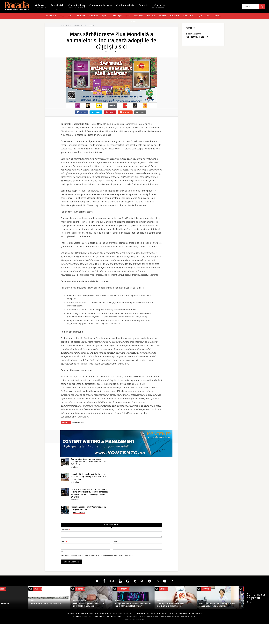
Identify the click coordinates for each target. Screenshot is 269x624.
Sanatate (93, 16)
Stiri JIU (168, 613)
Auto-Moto (138, 16)
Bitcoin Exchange (193, 34)
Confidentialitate (125, 5)
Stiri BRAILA (118, 616)
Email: (115, 541)
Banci (70, 16)
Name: (64, 541)
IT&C (62, 16)
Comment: (65, 529)
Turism (133, 21)
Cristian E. (132, 601)
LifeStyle (81, 16)
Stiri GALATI (151, 613)
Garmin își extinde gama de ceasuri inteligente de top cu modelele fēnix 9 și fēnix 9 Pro (89, 461)
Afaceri (162, 16)
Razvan (115, 52)
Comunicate (50, 16)
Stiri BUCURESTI (122, 613)
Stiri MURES (192, 613)
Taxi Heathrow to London (197, 37)
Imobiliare (188, 16)
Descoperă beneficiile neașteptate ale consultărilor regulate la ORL (20, 604)
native (47, 601)
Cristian (76, 482)
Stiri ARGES (89, 613)
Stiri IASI (160, 613)
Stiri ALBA (71, 613)
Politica (217, 16)
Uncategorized (78, 422)
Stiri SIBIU (83, 616)
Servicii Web (57, 5)
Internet (151, 16)
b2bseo (76, 467)
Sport (104, 16)
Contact (143, 5)
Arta (128, 16)
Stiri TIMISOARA (95, 616)
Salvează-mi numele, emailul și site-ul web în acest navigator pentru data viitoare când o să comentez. (100, 556)
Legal (199, 16)
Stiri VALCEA (108, 616)
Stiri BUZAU (110, 613)
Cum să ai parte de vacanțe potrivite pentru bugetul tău (103, 604)
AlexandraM (7, 601)
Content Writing (76, 6)
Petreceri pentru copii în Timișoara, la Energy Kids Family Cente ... (62, 604)
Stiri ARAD (80, 613)
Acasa (41, 6)
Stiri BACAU (100, 613)
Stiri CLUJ (134, 613)
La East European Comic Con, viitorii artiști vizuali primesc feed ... (187, 604)
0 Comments (91, 25)
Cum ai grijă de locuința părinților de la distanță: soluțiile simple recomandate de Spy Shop (88, 476)
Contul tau (158, 6)
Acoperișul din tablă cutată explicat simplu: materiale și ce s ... (229, 604)
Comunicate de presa (100, 5)
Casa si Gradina (222, 589)
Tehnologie (116, 16)
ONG (208, 16)
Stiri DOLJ (142, 613)
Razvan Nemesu (79, 512)
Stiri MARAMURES (179, 613)
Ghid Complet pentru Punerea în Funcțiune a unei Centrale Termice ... (145, 604)
